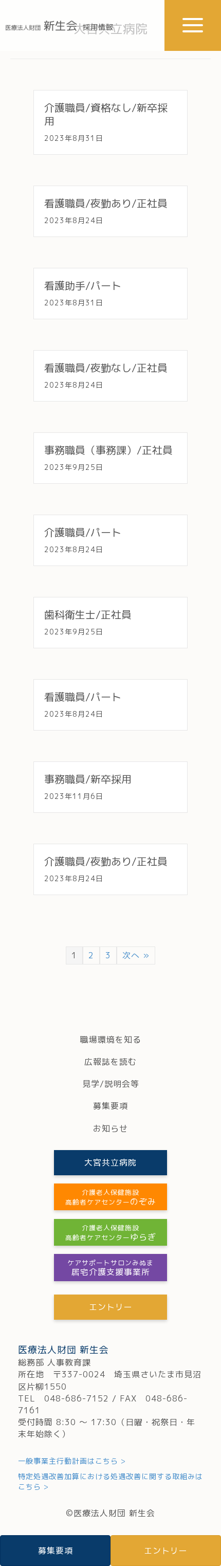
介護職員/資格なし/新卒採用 (106, 114)
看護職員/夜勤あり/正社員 (106, 203)
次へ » (136, 955)
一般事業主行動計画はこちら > (72, 1461)
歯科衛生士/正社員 (88, 614)
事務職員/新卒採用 (88, 779)
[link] (110, 1040)
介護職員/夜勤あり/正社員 (106, 861)
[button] (192, 25)
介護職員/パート (82, 532)
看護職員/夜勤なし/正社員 (106, 367)
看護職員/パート (82, 696)
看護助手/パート (82, 285)
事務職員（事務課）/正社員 (108, 450)
